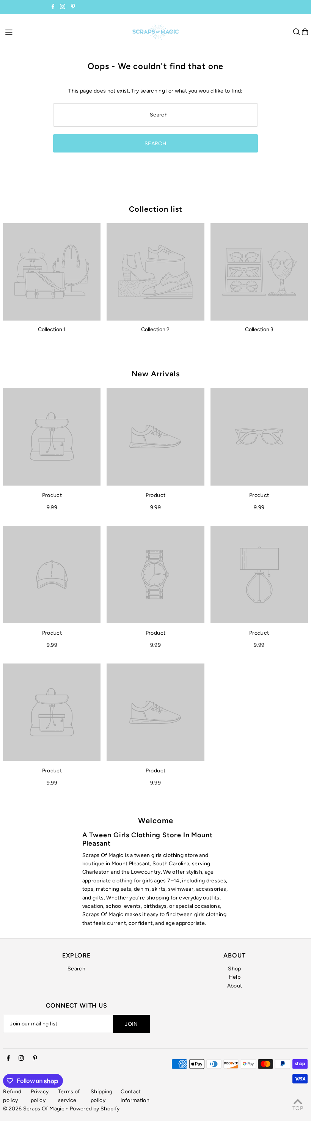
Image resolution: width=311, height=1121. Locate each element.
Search (76, 968)
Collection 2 (155, 329)
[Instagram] (62, 7)
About (234, 986)
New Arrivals (156, 373)
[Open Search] (296, 31)
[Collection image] (52, 272)
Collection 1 (52, 329)
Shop (234, 968)
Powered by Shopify (94, 1108)
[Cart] (305, 31)
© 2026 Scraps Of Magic (33, 1108)
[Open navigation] (64, 31)
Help (234, 977)
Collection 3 (259, 329)
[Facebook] (53, 7)
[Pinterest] (73, 7)
